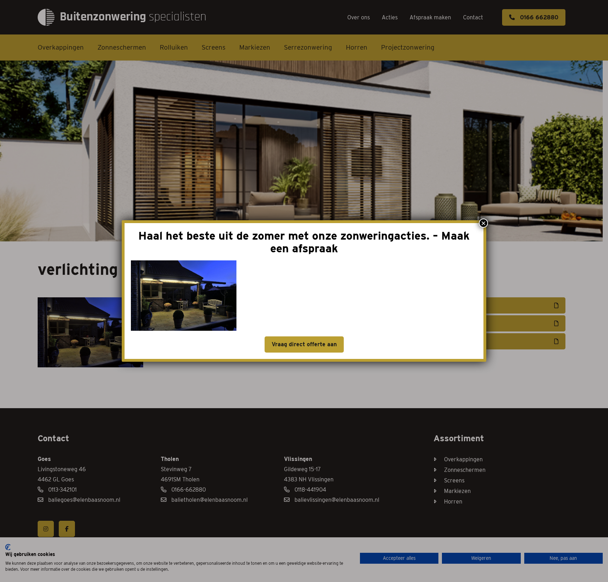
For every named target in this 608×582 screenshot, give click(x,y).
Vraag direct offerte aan (304, 344)
